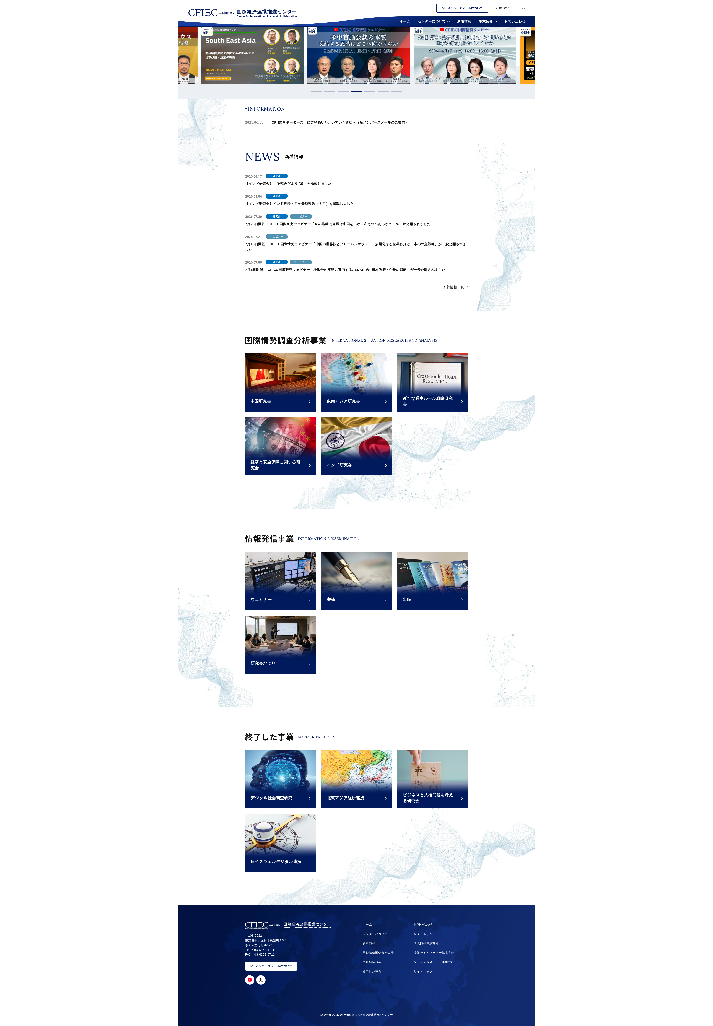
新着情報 (464, 21)
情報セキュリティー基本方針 (434, 952)
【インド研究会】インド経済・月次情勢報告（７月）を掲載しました (299, 204)
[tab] (316, 91)
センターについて (375, 934)
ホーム (405, 21)
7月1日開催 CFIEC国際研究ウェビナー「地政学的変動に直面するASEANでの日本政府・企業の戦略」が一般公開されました (345, 270)
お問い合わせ (514, 21)
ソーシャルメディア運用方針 (434, 962)
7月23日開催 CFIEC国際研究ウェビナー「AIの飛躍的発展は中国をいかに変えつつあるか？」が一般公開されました (338, 224)
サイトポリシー (425, 934)
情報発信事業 (372, 962)
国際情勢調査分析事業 (378, 952)
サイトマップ (423, 971)
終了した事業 (372, 971)
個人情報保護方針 (426, 943)
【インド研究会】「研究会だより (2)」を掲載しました (288, 183)
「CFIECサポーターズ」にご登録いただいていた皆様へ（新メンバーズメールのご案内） (338, 122)
